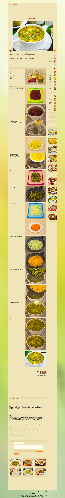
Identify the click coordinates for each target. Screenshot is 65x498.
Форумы (53, 491)
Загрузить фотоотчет (40, 451)
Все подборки (51, 112)
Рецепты (10, 4)
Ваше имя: (11, 442)
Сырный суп (12, 475)
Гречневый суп (13, 466)
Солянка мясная (51, 194)
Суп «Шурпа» (37, 475)
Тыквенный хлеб (51, 144)
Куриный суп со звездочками (27, 475)
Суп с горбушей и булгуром (51, 136)
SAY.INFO (10, 1)
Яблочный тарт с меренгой (51, 153)
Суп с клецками (38, 466)
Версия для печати (43, 375)
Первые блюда (15, 4)
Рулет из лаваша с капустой (51, 162)
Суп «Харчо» (25, 466)
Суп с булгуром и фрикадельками (51, 203)
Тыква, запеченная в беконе (51, 171)
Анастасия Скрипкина (43, 371)
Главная (38, 491)
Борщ (50, 185)
